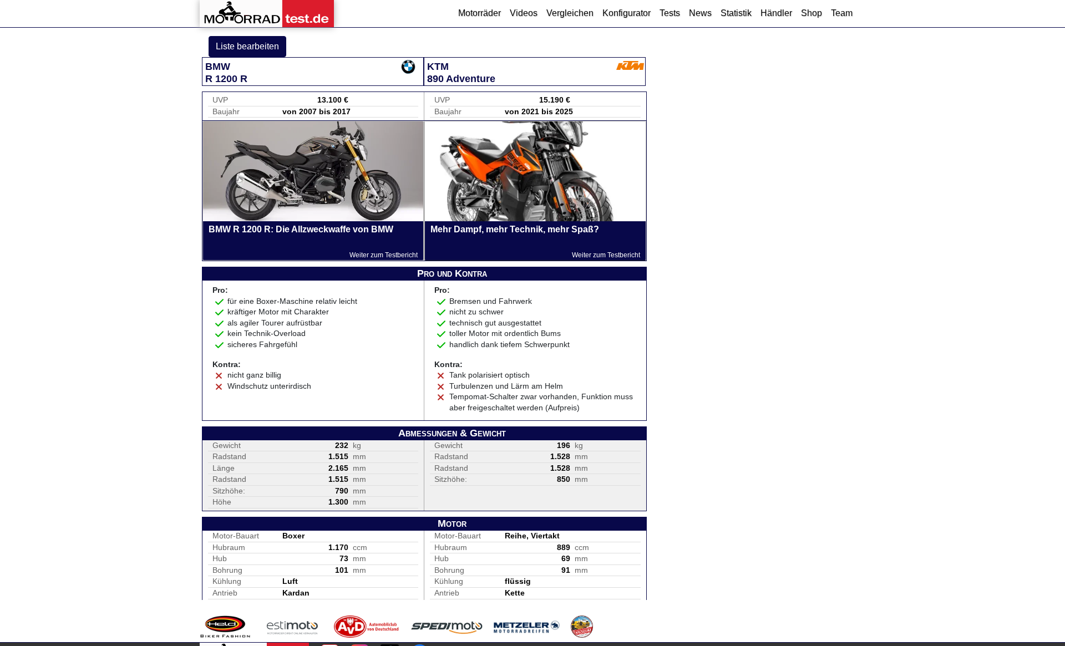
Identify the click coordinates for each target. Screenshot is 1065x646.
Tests (670, 13)
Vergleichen (570, 13)
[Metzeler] (527, 627)
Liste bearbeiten (247, 46)
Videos (523, 13)
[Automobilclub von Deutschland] (367, 627)
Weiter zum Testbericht (383, 255)
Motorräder (479, 13)
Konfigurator (626, 13)
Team (842, 13)
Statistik (736, 13)
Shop (811, 13)
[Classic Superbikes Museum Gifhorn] (582, 627)
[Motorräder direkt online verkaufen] (292, 627)
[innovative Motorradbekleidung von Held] (225, 627)
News (700, 13)
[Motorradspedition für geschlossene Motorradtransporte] (447, 627)
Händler (776, 13)
